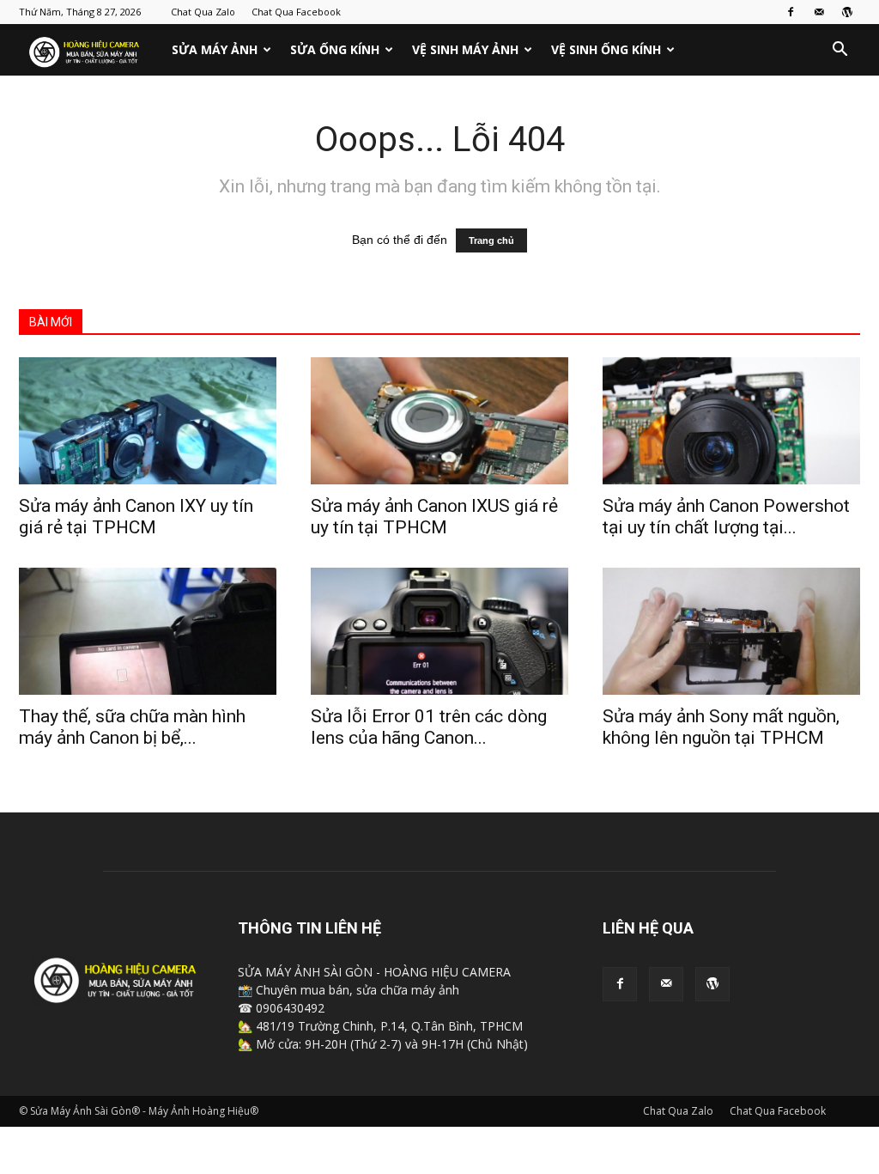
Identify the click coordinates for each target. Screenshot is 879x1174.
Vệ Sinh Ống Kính (606, 49)
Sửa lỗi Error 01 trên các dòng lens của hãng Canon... (429, 727)
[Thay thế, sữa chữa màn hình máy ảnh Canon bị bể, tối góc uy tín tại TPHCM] (147, 631)
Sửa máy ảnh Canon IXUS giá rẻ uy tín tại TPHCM (434, 517)
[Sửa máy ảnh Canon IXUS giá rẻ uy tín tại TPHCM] (439, 420)
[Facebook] (790, 12)
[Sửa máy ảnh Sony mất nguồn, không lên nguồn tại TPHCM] (731, 631)
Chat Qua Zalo (203, 11)
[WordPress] (847, 12)
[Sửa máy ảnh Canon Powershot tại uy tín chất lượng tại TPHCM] (731, 420)
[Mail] (819, 12)
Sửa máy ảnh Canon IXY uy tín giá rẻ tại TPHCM (136, 517)
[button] (839, 51)
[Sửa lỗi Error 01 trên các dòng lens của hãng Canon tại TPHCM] (439, 631)
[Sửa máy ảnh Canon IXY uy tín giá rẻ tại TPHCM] (147, 420)
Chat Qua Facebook (296, 11)
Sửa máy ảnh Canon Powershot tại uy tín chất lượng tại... (726, 517)
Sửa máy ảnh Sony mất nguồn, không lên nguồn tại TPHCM (721, 727)
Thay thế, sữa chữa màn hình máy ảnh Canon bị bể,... (132, 727)
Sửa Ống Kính (334, 49)
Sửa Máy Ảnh (215, 49)
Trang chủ (491, 240)
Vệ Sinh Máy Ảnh (465, 49)
